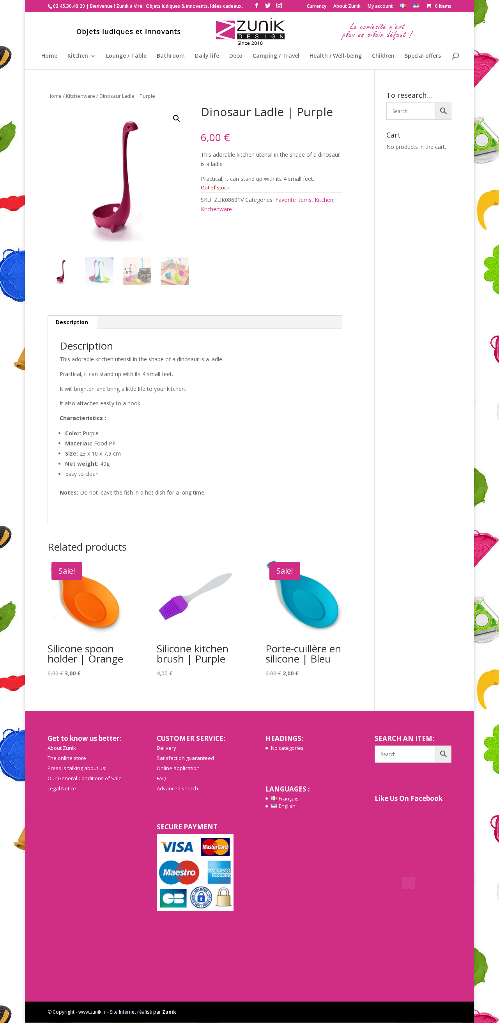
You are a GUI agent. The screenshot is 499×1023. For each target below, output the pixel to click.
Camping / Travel (276, 56)
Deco (235, 56)
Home (49, 56)
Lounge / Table (126, 56)
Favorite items (293, 199)
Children (383, 56)
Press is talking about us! (77, 768)
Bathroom (171, 56)
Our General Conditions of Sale (85, 778)
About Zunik (347, 6)
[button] (177, 118)
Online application (178, 768)
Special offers (423, 56)
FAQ (161, 778)
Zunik (169, 1012)
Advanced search (177, 788)
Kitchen (77, 56)
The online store (67, 758)
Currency (316, 6)
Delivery (166, 747)
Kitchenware (80, 95)
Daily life (207, 56)
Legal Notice (62, 788)
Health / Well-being (336, 56)
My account (380, 6)
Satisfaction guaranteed (185, 758)
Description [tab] (72, 322)
